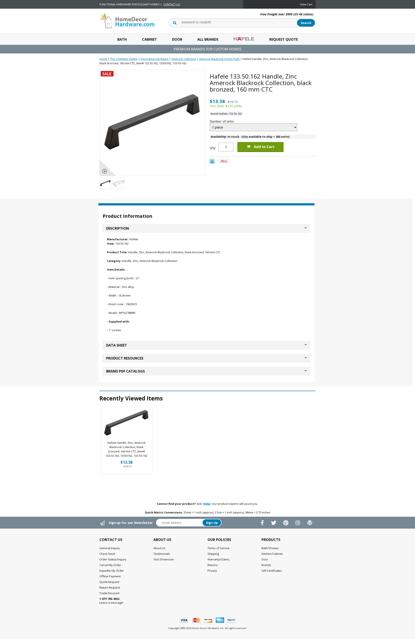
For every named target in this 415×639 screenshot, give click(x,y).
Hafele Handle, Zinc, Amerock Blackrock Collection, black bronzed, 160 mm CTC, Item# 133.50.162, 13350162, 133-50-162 (126, 449)
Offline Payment (110, 576)
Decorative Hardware (154, 59)
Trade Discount (109, 593)
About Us (159, 548)
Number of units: (222, 121)
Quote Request (109, 582)
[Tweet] (212, 163)
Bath (122, 39)
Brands (266, 565)
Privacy (212, 571)
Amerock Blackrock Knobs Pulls (219, 59)
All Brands (207, 39)
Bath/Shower (270, 548)
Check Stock (107, 554)
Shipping (213, 554)
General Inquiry (109, 548)
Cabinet (149, 39)
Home (103, 59)
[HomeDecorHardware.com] (127, 20)
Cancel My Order (110, 565)
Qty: (213, 147)
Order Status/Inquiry (112, 559)
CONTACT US (171, 4)
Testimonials (161, 554)
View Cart (306, 4)
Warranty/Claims (219, 559)
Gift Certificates (272, 571)
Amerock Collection (183, 59)
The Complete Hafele (124, 59)
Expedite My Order (111, 571)
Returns (213, 565)
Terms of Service (219, 548)
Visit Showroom (163, 559)
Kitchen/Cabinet (272, 554)
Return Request (109, 587)
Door (177, 39)
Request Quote (283, 39)
